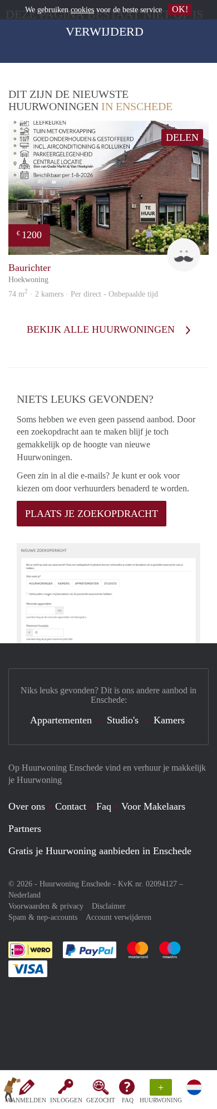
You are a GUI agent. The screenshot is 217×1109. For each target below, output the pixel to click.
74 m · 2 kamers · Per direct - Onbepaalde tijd (83, 294)
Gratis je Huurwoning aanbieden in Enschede (99, 850)
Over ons (26, 806)
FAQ (128, 1100)
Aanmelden (26, 1100)
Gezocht (100, 1100)
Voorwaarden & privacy (45, 906)
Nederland (24, 895)
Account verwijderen (118, 917)
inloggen (66, 1100)
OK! (180, 9)
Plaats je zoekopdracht (91, 513)
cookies (82, 10)
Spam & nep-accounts (42, 917)
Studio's (123, 720)
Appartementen (61, 720)
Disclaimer (109, 906)
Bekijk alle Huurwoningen (102, 329)
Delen (182, 137)
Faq (103, 806)
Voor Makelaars (153, 806)
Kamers (169, 720)
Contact (70, 806)
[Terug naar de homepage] (12, 1092)
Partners (24, 828)
